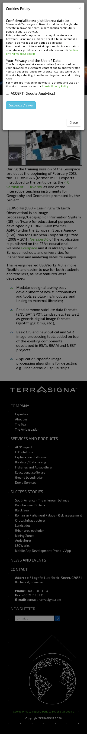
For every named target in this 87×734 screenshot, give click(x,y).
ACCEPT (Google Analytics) (33, 93)
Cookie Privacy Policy (55, 86)
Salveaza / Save (21, 105)
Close (74, 122)
